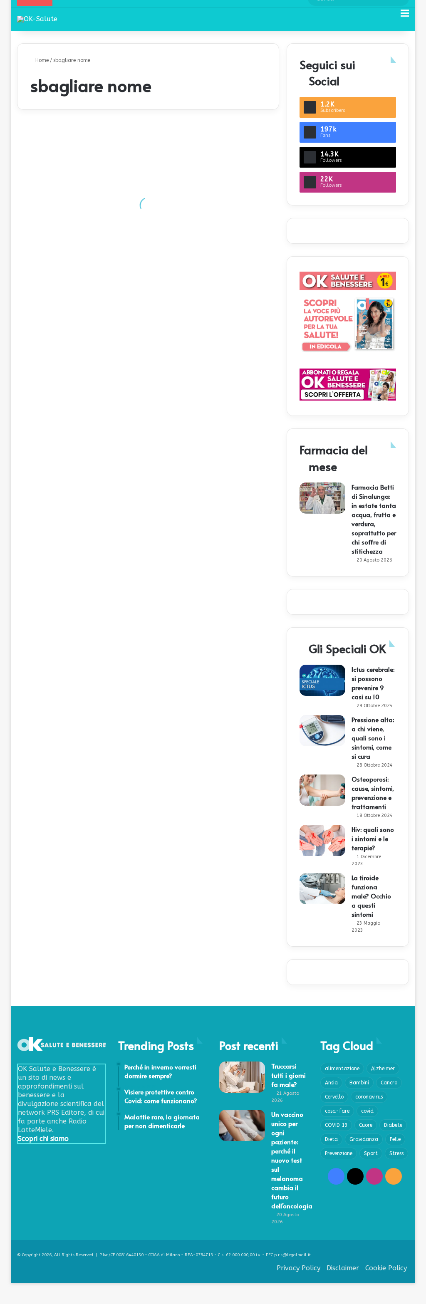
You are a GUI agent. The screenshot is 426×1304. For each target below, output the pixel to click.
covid (367, 1111)
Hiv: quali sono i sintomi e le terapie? (373, 838)
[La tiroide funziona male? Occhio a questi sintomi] (322, 888)
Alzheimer (383, 1068)
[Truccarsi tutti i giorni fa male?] (242, 1077)
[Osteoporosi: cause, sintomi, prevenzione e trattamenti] (322, 790)
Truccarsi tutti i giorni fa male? (288, 1075)
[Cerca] (390, 16)
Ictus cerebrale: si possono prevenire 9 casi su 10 (373, 683)
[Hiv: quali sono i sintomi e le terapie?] (322, 840)
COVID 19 (336, 1125)
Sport (371, 1153)
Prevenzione (338, 1153)
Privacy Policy (298, 1268)
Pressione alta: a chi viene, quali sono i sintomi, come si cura (373, 737)
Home (41, 60)
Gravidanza (363, 1139)
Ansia (331, 1083)
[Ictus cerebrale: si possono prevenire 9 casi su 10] (322, 680)
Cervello (334, 1097)
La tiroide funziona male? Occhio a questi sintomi (371, 895)
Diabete (393, 1125)
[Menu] (405, 16)
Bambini (359, 1083)
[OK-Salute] (37, 18)
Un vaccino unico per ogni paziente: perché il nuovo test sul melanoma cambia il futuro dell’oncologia (291, 1160)
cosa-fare (337, 1111)
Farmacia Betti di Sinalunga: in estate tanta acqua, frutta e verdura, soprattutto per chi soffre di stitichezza (374, 519)
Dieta (331, 1139)
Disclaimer (343, 1268)
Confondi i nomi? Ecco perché (70, 231)
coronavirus (369, 1097)
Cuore (365, 1125)
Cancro (389, 1083)
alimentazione (342, 1068)
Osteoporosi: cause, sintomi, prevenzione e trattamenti (373, 792)
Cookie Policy (386, 1268)
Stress (396, 1153)
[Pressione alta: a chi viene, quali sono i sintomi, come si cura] (322, 730)
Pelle (395, 1139)
